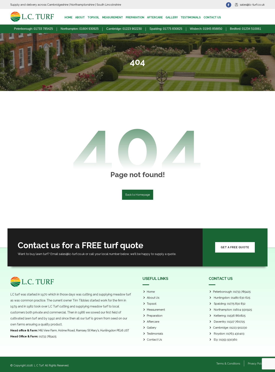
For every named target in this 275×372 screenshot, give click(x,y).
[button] (228, 4)
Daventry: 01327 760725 (229, 321)
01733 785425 (33, 336)
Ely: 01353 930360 (225, 339)
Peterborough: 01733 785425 (231, 291)
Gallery (151, 327)
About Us (153, 297)
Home (151, 291)
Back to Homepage (137, 194)
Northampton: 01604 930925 (232, 309)
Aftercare (153, 321)
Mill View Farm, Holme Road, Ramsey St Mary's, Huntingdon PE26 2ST (69, 330)
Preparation (154, 315)
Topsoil (151, 303)
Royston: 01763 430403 (228, 333)
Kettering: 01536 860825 (229, 315)
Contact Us (154, 339)
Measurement (156, 309)
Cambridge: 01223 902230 (230, 327)
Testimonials (155, 333)
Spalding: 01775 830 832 (229, 303)
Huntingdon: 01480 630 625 (231, 297)
